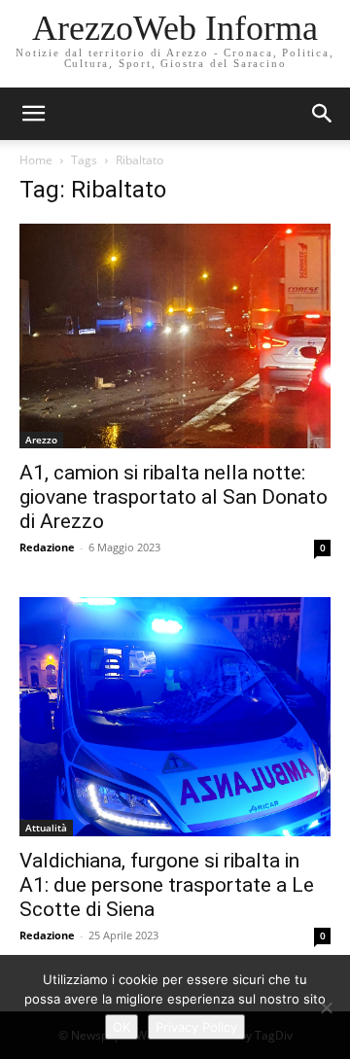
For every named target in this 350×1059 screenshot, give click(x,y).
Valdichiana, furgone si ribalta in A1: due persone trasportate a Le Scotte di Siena (166, 885)
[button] (323, 114)
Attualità (46, 827)
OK (121, 1027)
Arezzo (41, 439)
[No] (325, 1007)
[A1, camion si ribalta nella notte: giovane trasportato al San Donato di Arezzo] (175, 336)
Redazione (47, 547)
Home (35, 160)
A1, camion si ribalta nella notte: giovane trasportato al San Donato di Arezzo (173, 497)
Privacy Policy (196, 1027)
